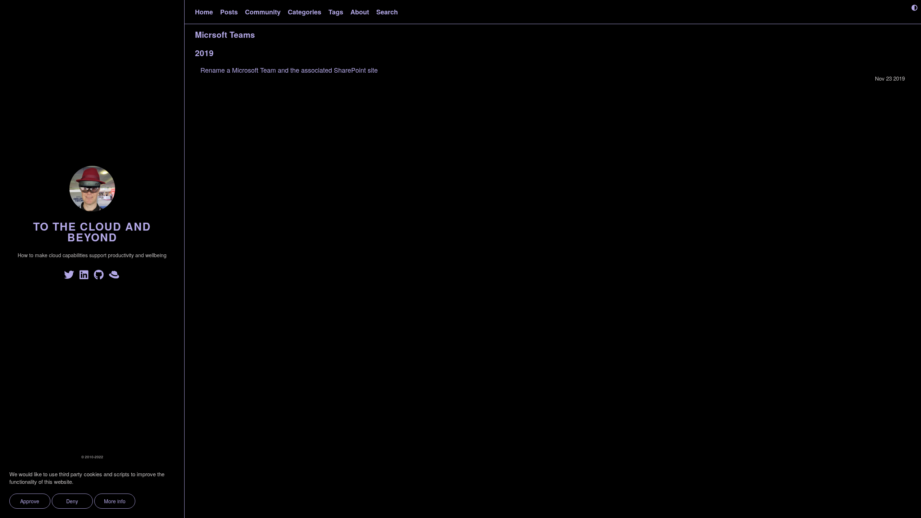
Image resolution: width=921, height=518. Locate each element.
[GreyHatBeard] (114, 276)
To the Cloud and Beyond (92, 231)
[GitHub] (100, 276)
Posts (229, 12)
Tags (335, 12)
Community (263, 12)
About (359, 12)
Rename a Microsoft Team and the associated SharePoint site (289, 69)
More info (115, 501)
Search (387, 12)
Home (204, 12)
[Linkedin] (85, 276)
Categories (304, 12)
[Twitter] (70, 276)
